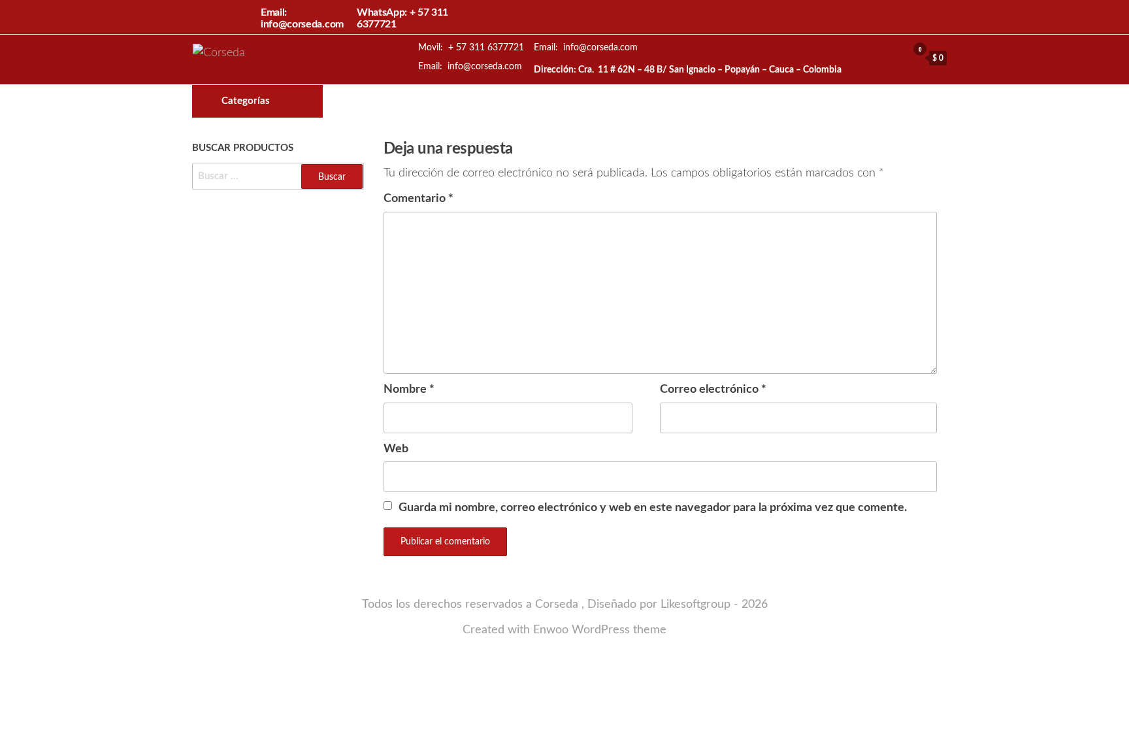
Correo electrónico (713, 389)
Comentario (418, 199)
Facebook (607, 101)
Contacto (652, 101)
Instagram (630, 101)
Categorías (245, 101)
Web (396, 449)
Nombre (409, 389)
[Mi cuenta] (894, 57)
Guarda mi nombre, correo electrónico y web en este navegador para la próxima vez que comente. (653, 508)
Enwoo (550, 630)
